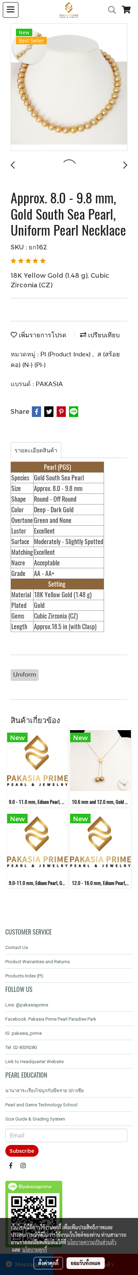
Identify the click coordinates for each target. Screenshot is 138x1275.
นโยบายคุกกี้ (34, 1249)
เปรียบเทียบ (103, 335)
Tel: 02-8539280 (21, 1047)
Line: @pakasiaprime (26, 1005)
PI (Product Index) (66, 354)
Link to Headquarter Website (34, 1061)
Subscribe (22, 1151)
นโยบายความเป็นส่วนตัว (91, 1242)
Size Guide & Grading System (35, 1119)
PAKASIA (49, 384)
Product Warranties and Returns (37, 961)
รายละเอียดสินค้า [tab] (36, 450)
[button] (110, 10)
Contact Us (16, 947)
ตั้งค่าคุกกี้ (48, 1263)
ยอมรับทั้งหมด (85, 1263)
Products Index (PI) (24, 975)
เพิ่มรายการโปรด (42, 335)
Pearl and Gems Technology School (41, 1104)
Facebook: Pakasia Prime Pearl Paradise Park (50, 1019)
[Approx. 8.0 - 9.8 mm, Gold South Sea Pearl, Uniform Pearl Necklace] (69, 87)
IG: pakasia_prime (23, 1033)
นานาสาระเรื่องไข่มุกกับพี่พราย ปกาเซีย (44, 1090)
